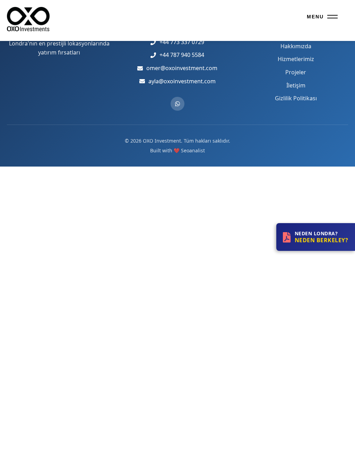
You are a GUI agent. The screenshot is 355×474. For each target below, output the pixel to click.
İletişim (295, 85)
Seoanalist (193, 150)
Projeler (295, 72)
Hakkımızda (295, 46)
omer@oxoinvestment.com (181, 68)
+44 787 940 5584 (181, 55)
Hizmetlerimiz (296, 59)
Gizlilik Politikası (296, 98)
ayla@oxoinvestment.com (182, 81)
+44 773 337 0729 (181, 42)
